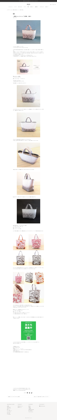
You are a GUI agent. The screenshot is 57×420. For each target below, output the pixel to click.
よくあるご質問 (8, 414)
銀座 (13, 13)
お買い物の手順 (8, 407)
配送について (8, 409)
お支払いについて (9, 408)
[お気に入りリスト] (52, 4)
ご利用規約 (29, 408)
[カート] (53, 4)
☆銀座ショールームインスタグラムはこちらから (19, 390)
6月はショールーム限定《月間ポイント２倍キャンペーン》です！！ (41, 396)
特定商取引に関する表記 (31, 409)
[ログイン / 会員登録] (50, 4)
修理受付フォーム (20, 407)
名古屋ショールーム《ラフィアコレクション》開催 (13, 396)
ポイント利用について (9, 410)
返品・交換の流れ (30, 410)
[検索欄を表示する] (55, 4)
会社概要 (29, 407)
